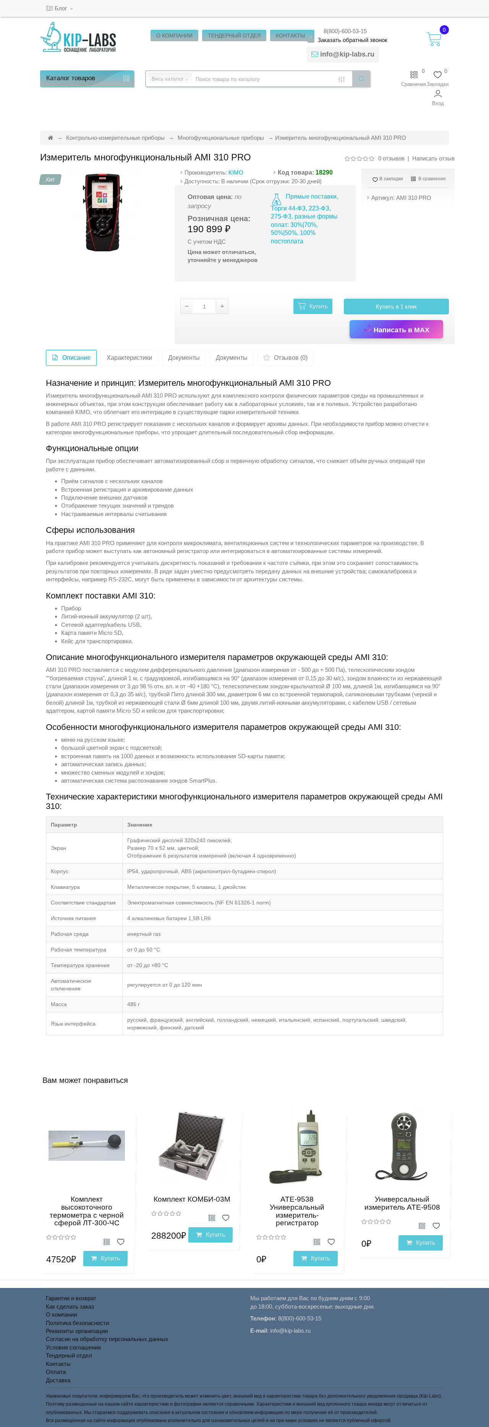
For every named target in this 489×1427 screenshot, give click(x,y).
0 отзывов (391, 158)
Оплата (56, 1372)
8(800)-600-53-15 (345, 31)
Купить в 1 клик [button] (396, 306)
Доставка (58, 1380)
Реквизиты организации (77, 1331)
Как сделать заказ (70, 1306)
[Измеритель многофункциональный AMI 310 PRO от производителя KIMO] (104, 213)
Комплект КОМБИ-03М (192, 1199)
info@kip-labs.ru (347, 54)
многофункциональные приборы (115, 432)
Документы (184, 357)
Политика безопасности (77, 1323)
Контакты (58, 1364)
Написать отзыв (433, 158)
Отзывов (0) (291, 357)
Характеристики (129, 357)
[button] (438, 98)
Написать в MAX (400, 330)
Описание (76, 357)
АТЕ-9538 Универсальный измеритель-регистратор (297, 1211)
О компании (61, 1314)
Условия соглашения (73, 1347)
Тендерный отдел (69, 1355)
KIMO (235, 172)
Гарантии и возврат (71, 1298)
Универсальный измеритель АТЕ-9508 (402, 1203)
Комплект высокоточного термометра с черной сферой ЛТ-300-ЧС (87, 1211)
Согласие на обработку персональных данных (107, 1339)
